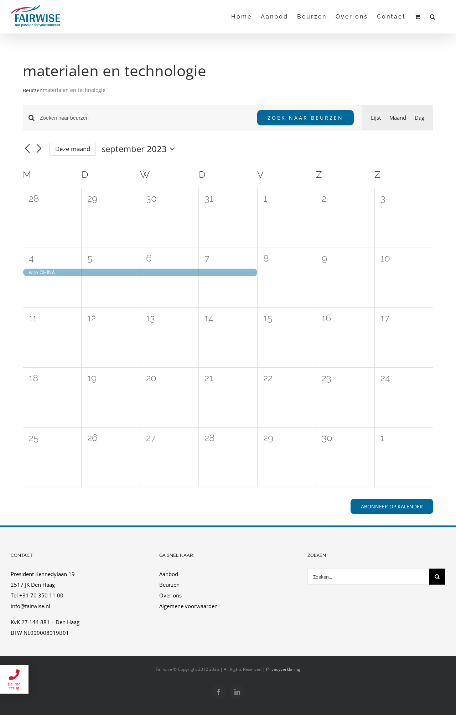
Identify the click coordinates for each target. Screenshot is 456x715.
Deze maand (72, 149)
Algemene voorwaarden (189, 606)
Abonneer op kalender (392, 506)
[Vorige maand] (27, 149)
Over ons (170, 595)
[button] (433, 16)
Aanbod (168, 573)
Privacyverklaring (283, 669)
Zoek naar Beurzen (305, 117)
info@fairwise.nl (30, 606)
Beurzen (33, 90)
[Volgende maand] (39, 149)
